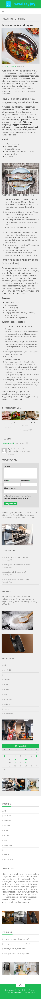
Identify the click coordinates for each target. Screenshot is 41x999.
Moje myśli (21, 19)
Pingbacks (23, 443)
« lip (3, 772)
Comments (9, 443)
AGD (4, 665)
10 (4, 759)
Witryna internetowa (10, 488)
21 (26, 763)
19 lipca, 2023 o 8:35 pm (19, 449)
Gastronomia (7, 675)
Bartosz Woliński (9, 67)
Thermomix (6, 709)
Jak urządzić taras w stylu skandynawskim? (16, 579)
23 (36, 763)
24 (4, 766)
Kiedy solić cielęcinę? (8, 423)
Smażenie (6, 704)
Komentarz (8, 466)
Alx (33, 992)
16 (36, 759)
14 (26, 759)
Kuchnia (13, 19)
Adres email (25, 480)
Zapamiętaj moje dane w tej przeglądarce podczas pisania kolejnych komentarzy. (18, 497)
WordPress (19, 992)
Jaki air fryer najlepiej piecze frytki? (14, 572)
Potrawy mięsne (8, 699)
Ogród (5, 694)
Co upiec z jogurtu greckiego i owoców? (16, 557)
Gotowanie (5, 19)
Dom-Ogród (7, 670)
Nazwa (6, 480)
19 (15, 763)
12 (15, 759)
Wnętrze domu (8, 714)
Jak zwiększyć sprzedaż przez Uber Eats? (16, 565)
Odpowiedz (11, 454)
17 (4, 763)
